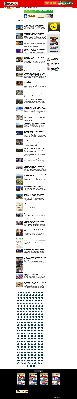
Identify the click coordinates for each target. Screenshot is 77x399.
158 (21, 341)
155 (38, 338)
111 (25, 325)
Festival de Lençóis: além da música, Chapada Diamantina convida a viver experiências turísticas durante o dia (33, 90)
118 (21, 327)
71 (36, 311)
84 (21, 316)
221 (18, 363)
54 (39, 306)
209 (32, 357)
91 (42, 316)
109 (18, 325)
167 (25, 344)
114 (35, 325)
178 (35, 346)
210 (35, 357)
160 (28, 341)
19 (42, 295)
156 (42, 338)
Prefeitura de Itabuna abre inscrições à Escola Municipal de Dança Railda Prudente (35, 222)
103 (25, 322)
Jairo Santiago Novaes (54, 64)
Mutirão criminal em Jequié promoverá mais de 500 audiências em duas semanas (34, 132)
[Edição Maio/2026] (33, 379)
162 (35, 341)
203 (38, 355)
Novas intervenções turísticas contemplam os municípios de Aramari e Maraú (35, 115)
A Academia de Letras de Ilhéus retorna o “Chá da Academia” (33, 203)
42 (30, 303)
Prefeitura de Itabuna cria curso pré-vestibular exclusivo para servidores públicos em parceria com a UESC (35, 74)
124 (42, 327)
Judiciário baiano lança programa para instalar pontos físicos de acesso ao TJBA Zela (34, 50)
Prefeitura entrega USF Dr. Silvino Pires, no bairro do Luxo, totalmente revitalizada (34, 58)
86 (27, 316)
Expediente (35, 7)
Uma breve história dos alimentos (55, 63)
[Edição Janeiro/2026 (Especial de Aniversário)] (56, 379)
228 (42, 363)
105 (32, 322)
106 (35, 322)
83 (18, 316)
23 (27, 297)
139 (38, 333)
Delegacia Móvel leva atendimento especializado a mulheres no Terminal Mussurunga (34, 159)
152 (28, 338)
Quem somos (29, 7)
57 (21, 308)
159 (25, 341)
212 (42, 357)
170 (35, 344)
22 (24, 297)
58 (24, 308)
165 (18, 344)
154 (35, 338)
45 (39, 303)
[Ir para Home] (11, 3)
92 (18, 319)
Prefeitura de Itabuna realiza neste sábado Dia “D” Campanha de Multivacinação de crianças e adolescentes (35, 108)
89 (36, 316)
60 (30, 308)
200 (28, 355)
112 (28, 325)
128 (28, 330)
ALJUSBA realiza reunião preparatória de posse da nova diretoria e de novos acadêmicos (35, 258)
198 (21, 355)
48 (21, 306)
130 (35, 330)
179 (38, 346)
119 (25, 327)
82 (42, 314)
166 (21, 344)
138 (35, 333)
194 (35, 352)
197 (18, 355)
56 (18, 308)
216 (28, 360)
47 (18, 306)
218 (35, 360)
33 (30, 300)
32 (27, 300)
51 (30, 306)
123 (38, 327)
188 (42, 349)
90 (39, 316)
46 (42, 303)
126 (21, 330)
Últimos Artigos (50, 56)
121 (32, 327)
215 (25, 360)
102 (21, 322)
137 (32, 333)
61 (33, 308)
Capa (5, 7)
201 (32, 355)
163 (38, 341)
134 (21, 333)
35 (36, 300)
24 (30, 297)
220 (42, 360)
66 (21, 311)
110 (21, 325)
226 (35, 363)
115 (38, 325)
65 (18, 311)
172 (42, 344)
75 (21, 314)
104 (28, 322)
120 (28, 327)
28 (42, 297)
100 (42, 319)
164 (42, 341)
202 (35, 355)
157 (18, 341)
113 (32, 325)
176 (28, 346)
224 (28, 363)
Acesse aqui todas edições (54, 51)
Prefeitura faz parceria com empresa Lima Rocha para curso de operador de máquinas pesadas (34, 124)
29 (18, 300)
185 (32, 349)
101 (18, 322)
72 (39, 311)
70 (33, 311)
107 (38, 322)
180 (42, 346)
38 (18, 303)
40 (24, 303)
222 (21, 363)
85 (24, 316)
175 (25, 346)
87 (30, 316)
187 (38, 349)
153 (32, 338)
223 (25, 363)
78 (30, 314)
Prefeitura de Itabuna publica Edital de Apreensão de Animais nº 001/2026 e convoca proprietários (34, 34)
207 (25, 357)
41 (27, 303)
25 (33, 297)
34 (33, 300)
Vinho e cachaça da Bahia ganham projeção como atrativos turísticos (33, 66)
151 (25, 338)
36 (39, 300)
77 (27, 314)
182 (21, 349)
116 (42, 325)
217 (32, 360)
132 (42, 330)
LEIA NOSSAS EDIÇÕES (38, 371)
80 (36, 314)
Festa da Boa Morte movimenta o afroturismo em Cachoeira (33, 275)
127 (25, 330)
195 (38, 352)
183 (25, 349)
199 (25, 355)
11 (18, 295)
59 (27, 308)
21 (21, 297)
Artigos (13, 7)
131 (38, 330)
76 (24, 314)
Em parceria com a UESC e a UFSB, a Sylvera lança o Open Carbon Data (34, 149)
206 (21, 357)
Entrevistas (18, 7)
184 (28, 349)
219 (38, 360)
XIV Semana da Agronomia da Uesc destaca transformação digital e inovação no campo (32, 238)
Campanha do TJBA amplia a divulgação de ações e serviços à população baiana (34, 250)
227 (38, 363)
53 (36, 306)
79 (33, 314)
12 (21, 295)
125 (18, 330)
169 (32, 344)
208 (28, 357)
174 (21, 346)
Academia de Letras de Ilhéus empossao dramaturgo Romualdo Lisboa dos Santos (55, 68)
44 (36, 303)
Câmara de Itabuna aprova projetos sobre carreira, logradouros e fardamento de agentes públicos (33, 187)
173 (18, 346)
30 (21, 300)
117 (18, 327)
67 (24, 311)
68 (27, 311)
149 (18, 338)
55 (42, 306)
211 (38, 357)
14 (27, 295)
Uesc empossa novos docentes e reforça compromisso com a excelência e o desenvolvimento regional (34, 195)
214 (21, 360)
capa (17, 20)
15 (30, 295)
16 (33, 295)
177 (32, 346)
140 (42, 333)
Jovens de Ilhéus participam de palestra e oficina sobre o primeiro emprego (35, 82)
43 (33, 303)
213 (18, 360)
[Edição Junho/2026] (54, 43)
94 (24, 319)
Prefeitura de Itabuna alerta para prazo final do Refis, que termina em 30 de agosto (34, 167)
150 (21, 338)
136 (28, 333)
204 (42, 355)
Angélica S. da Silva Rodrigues (54, 70)
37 (42, 300)
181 (18, 349)
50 (27, 306)
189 (18, 352)
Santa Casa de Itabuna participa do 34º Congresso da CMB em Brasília (34, 140)
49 (24, 306)
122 (35, 327)
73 (42, 311)
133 (18, 333)
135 (25, 333)
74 (18, 314)
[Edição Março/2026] (44, 379)
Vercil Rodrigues (53, 61)
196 (42, 352)
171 (38, 344)
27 (39, 297)
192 (28, 352)
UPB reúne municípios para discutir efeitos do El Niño (34, 41)
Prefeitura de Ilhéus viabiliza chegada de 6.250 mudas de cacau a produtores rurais (35, 175)
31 (24, 300)
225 (32, 363)
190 (21, 352)
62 (36, 308)
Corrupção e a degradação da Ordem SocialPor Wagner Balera (34, 230)
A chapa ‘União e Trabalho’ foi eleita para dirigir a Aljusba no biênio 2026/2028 (55, 59)
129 (32, 330)
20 (18, 297)
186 (35, 349)
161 (32, 341)
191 (25, 352)
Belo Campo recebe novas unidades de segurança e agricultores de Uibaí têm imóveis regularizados (34, 26)
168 (28, 344)
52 (33, 306)
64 (42, 308)
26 (36, 297)
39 (21, 303)
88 (33, 316)
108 (42, 322)
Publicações (23, 7)
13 (24, 295)
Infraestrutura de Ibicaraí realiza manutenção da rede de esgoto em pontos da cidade (35, 283)
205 (18, 357)
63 (39, 308)
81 (39, 314)
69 (30, 311)
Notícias (8, 7)
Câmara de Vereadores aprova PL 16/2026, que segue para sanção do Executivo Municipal (34, 100)
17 (36, 295)
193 (32, 352)
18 (39, 295)
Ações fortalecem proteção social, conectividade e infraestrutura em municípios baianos (33, 213)
